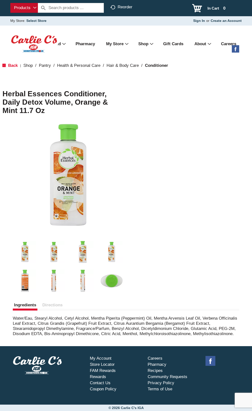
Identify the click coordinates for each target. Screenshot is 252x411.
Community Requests (167, 376)
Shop (28, 65)
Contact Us (100, 383)
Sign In (199, 21)
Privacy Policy (161, 383)
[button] (25, 252)
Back (12, 65)
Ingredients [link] (25, 305)
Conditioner (156, 65)
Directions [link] (52, 305)
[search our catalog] (43, 8)
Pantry (45, 65)
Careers (155, 358)
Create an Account (226, 21)
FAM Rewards (103, 370)
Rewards (98, 376)
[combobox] (24, 8)
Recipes (155, 370)
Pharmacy (157, 364)
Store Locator (102, 364)
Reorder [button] (125, 7)
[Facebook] (235, 50)
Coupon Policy (103, 389)
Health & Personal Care (78, 65)
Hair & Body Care (123, 65)
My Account (100, 358)
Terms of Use (160, 389)
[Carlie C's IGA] (34, 43)
